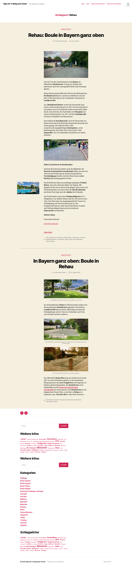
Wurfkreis (37, 452)
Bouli (65, 439)
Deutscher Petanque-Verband (47, 441)
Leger (46, 445)
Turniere (23, 523)
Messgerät (63, 445)
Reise (22, 510)
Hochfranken (75, 237)
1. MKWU (23, 439)
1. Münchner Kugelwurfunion (32, 439)
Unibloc (32, 452)
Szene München (26, 512)
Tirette (65, 450)
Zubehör (23, 525)
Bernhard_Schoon (62, 41)
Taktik (22, 517)
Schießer (41, 450)
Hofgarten (42, 443)
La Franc (40, 445)
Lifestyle (23, 494)
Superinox (61, 450)
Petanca (23, 507)
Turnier (27, 452)
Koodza (29, 445)
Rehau (67, 239)
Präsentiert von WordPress (55, 562)
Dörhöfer (62, 441)
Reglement (35, 450)
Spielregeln (55, 450)
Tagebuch (24, 515)
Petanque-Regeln (25, 450)
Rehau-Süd (72, 239)
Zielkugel (43, 452)
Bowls (28, 441)
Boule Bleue (52, 439)
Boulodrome (52, 237)
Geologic (27, 443)
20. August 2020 (75, 272)
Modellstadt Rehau (51, 239)
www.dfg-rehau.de (51, 224)
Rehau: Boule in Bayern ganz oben (66, 35)
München (42, 447)
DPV (57, 441)
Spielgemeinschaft (49, 450)
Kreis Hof (82, 237)
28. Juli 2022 (75, 41)
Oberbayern (51, 448)
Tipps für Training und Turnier (15, 4)
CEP (31, 441)
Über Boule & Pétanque (114, 4)
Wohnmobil (79, 239)
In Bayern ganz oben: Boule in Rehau (66, 263)
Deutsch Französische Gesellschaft (63, 399)
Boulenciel (60, 439)
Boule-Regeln (25, 489)
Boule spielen (25, 481)
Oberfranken (60, 239)
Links (87, 4)
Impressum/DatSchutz (98, 4)
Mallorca (51, 445)
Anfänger (23, 478)
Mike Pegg (23, 448)
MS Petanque (31, 448)
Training (22, 452)
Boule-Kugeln (43, 439)
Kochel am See (23, 445)
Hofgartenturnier (53, 443)
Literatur (23, 496)
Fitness (22, 443)
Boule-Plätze (66, 29)
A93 (47, 237)
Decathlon (35, 441)
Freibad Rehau (67, 237)
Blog (83, 4)
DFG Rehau (60, 237)
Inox (61, 443)
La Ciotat (34, 445)
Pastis (61, 448)
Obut (57, 448)
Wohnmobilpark (50, 241)
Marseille (57, 445)
